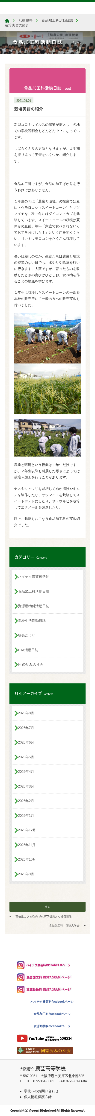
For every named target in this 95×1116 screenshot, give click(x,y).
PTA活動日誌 (28, 650)
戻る (47, 906)
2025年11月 (27, 845)
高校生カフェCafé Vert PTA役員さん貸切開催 (43, 916)
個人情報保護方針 (38, 1097)
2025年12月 (27, 830)
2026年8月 (26, 713)
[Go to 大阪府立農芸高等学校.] (7, 21)
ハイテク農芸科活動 (33, 577)
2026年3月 (26, 786)
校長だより (26, 635)
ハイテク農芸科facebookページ (52, 1001)
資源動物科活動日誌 (33, 606)
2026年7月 (26, 728)
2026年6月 (26, 742)
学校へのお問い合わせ (41, 1091)
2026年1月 (26, 815)
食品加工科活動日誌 (33, 591)
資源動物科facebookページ (52, 1026)
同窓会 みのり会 (30, 664)
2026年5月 (26, 757)
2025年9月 (26, 874)
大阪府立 (43, 1069)
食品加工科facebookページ (52, 1014)
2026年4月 (26, 771)
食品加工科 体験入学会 (64, 925)
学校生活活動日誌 (32, 621)
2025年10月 (27, 859)
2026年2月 (26, 801)
